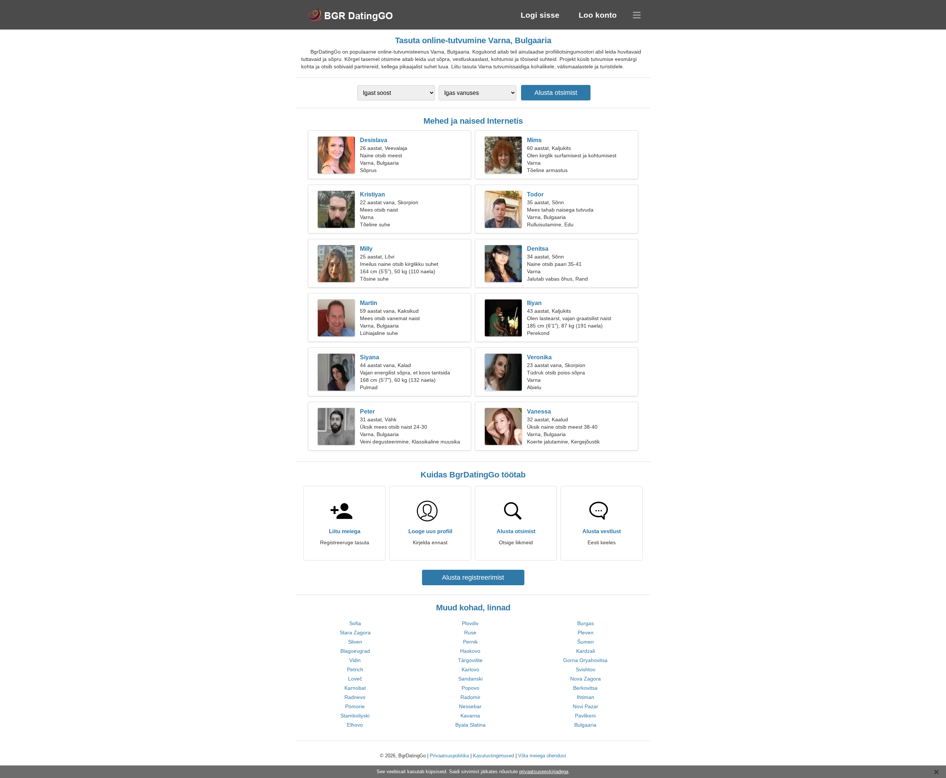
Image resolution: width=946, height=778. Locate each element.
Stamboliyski (355, 716)
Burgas (585, 623)
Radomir (470, 697)
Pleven (585, 632)
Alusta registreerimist (473, 577)
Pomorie (355, 706)
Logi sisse (540, 15)
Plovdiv (470, 623)
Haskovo (470, 651)
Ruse (470, 632)
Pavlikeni (585, 716)
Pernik (470, 642)
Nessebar (470, 706)
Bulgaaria (585, 725)
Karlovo (470, 669)
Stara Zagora (355, 632)
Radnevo (354, 697)
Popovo (470, 688)
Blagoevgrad (355, 651)
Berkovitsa (585, 688)
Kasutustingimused (493, 755)
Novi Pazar (585, 706)
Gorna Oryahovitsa (585, 660)
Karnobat (355, 688)
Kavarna (470, 716)
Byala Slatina (470, 725)
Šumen (585, 642)
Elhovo (355, 725)
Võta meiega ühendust (542, 755)
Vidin (355, 660)
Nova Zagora (585, 679)
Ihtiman (585, 697)
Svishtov (585, 669)
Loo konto (598, 15)
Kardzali (585, 651)
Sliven (355, 642)
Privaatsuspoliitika (449, 755)
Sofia (355, 623)
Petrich (355, 669)
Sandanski (470, 679)
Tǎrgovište (470, 660)
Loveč (355, 679)
